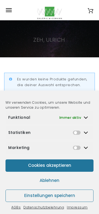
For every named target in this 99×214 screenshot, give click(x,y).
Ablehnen (49, 180)
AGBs (16, 207)
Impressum (77, 207)
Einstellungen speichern (49, 195)
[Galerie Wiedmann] (49, 10)
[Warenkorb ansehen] (90, 10)
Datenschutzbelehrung (43, 207)
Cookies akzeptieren (49, 165)
